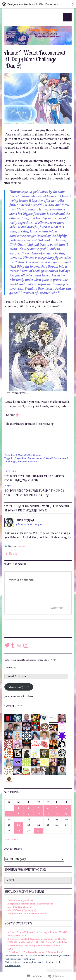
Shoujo (36, 455)
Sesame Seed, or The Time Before (26, 913)
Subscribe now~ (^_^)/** (18, 687)
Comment (58, 608)
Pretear (32, 461)
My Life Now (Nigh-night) (21, 910)
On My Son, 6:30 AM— (20, 900)
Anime (31, 458)
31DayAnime (19, 458)
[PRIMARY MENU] (67, 17)
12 (56, 813)
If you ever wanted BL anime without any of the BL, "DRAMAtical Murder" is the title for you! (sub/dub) (37, 940)
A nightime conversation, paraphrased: (30, 904)
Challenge (10, 461)
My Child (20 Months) (19, 907)
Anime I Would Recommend (52, 458)
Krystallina (25, 520)
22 (18, 825)
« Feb (7, 839)
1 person (20, 546)
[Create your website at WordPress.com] (38, 4)
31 (38, 830)
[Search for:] (38, 880)
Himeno (22, 461)
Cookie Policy (12, 965)
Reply (13, 554)
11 (48, 813)
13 (66, 813)
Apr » (15, 839)
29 (18, 830)
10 (38, 813)
